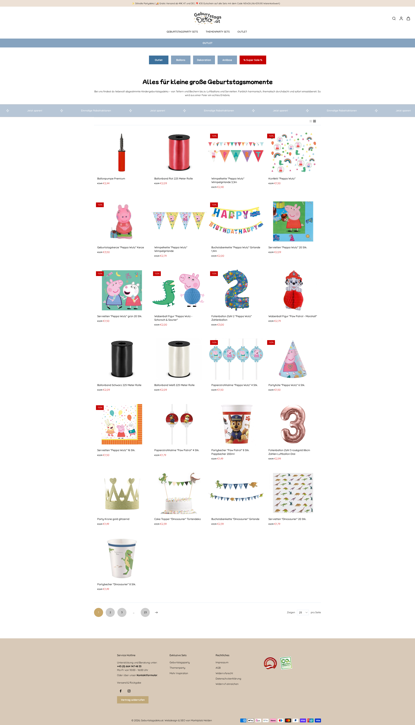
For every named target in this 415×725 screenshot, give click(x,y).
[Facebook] (120, 691)
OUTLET (242, 31)
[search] (393, 18)
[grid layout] (314, 121)
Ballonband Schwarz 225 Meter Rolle (119, 385)
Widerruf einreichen (227, 683)
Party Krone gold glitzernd (113, 519)
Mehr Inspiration (179, 673)
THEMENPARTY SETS (218, 31)
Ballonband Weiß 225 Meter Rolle (174, 385)
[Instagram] (129, 691)
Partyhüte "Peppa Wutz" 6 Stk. (286, 385)
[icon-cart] (408, 18)
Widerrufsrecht (224, 673)
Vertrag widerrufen (133, 699)
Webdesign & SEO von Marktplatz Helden (188, 720)
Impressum (222, 662)
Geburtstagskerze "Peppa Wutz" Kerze (120, 247)
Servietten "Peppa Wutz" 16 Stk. (116, 450)
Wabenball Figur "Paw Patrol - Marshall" (292, 316)
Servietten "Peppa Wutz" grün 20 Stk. (119, 316)
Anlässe (227, 60)
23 (145, 612)
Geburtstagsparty (180, 662)
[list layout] (311, 121)
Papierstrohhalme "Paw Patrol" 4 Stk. (176, 450)
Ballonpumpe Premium (111, 178)
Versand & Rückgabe (129, 682)
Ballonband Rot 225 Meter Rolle (173, 178)
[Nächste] (156, 612)
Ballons (180, 60)
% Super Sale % (252, 60)
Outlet (159, 60)
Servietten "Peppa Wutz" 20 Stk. (287, 247)
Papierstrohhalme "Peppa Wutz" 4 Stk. (234, 385)
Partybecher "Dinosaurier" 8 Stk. (116, 584)
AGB (218, 667)
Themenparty (177, 667)
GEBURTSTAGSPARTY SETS (182, 31)
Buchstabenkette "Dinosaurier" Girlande (235, 519)
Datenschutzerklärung (228, 678)
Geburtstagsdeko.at (152, 720)
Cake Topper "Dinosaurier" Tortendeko (177, 519)
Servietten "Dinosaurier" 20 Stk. (287, 519)
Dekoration (204, 60)
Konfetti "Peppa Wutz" (282, 178)
